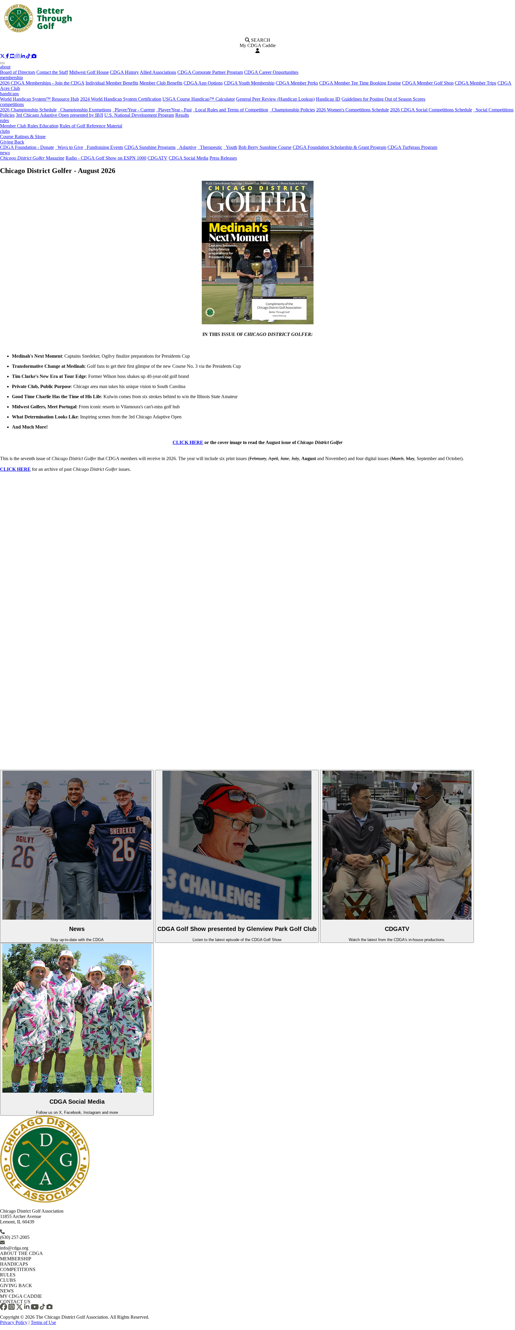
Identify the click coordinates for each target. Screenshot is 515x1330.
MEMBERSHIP (15, 1258)
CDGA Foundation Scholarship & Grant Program (339, 147)
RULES (7, 1274)
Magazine (32, 158)
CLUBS (8, 1280)
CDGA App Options (203, 82)
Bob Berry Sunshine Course (264, 147)
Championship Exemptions (84, 109)
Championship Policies (292, 109)
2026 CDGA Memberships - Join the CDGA (42, 82)
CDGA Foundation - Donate (27, 147)
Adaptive (186, 147)
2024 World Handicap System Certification (120, 99)
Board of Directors (17, 72)
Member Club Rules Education (29, 125)
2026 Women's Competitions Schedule (352, 109)
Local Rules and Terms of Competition (230, 109)
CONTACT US (15, 1301)
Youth (230, 147)
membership (11, 77)
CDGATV (157, 158)
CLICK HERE (188, 442)
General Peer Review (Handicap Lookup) (275, 99)
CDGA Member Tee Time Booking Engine (360, 82)
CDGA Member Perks (297, 82)
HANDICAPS (14, 1264)
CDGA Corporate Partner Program (210, 72)
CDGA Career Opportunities (271, 72)
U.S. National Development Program (139, 115)
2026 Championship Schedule (28, 109)
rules (4, 120)
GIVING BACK (16, 1285)
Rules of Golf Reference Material (91, 125)
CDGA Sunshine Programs (150, 147)
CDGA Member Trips (475, 82)
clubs (5, 131)
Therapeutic (210, 147)
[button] (3, 56)
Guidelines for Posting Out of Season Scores (383, 99)
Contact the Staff (52, 72)
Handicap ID (328, 99)
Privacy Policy (13, 1322)
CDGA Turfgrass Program (412, 147)
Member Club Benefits (160, 82)
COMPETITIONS (17, 1269)
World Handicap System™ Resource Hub (39, 99)
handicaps (9, 93)
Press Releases (223, 158)
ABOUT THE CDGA (21, 1253)
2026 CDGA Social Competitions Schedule (431, 109)
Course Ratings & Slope (23, 136)
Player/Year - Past (174, 109)
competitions (12, 104)
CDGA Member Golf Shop (428, 82)
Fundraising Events (103, 147)
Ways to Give (69, 147)
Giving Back (12, 141)
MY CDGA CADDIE (21, 1296)
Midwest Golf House (89, 72)
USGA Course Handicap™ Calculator (198, 99)
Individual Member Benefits (112, 82)
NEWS (7, 1290)
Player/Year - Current (133, 109)
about (5, 66)
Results (182, 115)
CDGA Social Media (188, 158)
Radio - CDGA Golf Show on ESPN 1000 (106, 158)
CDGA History (124, 72)
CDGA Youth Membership (249, 82)
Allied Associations (158, 72)
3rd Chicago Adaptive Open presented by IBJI (59, 115)
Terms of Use (43, 1322)
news (5, 152)
